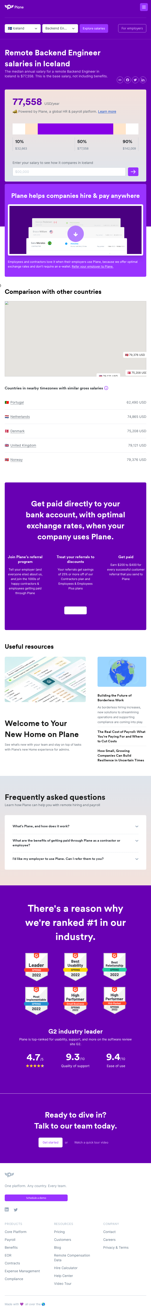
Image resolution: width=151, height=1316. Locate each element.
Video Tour (62, 1284)
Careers (109, 1240)
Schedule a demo (36, 1198)
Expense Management (22, 1271)
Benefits (11, 1247)
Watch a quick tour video (91, 1142)
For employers (132, 28)
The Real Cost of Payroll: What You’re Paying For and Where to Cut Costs (121, 736)
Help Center (63, 1276)
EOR (8, 1255)
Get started (50, 1142)
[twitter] (135, 80)
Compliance (14, 1279)
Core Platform (16, 1232)
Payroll (10, 1240)
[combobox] (8, 28)
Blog (57, 1247)
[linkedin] (143, 79)
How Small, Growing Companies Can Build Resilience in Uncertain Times (121, 755)
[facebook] (127, 79)
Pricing (59, 1232)
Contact (109, 1232)
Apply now (75, 610)
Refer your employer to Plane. (92, 266)
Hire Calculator (65, 1268)
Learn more (107, 111)
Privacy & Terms (116, 1247)
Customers (62, 1240)
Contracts (12, 1263)
